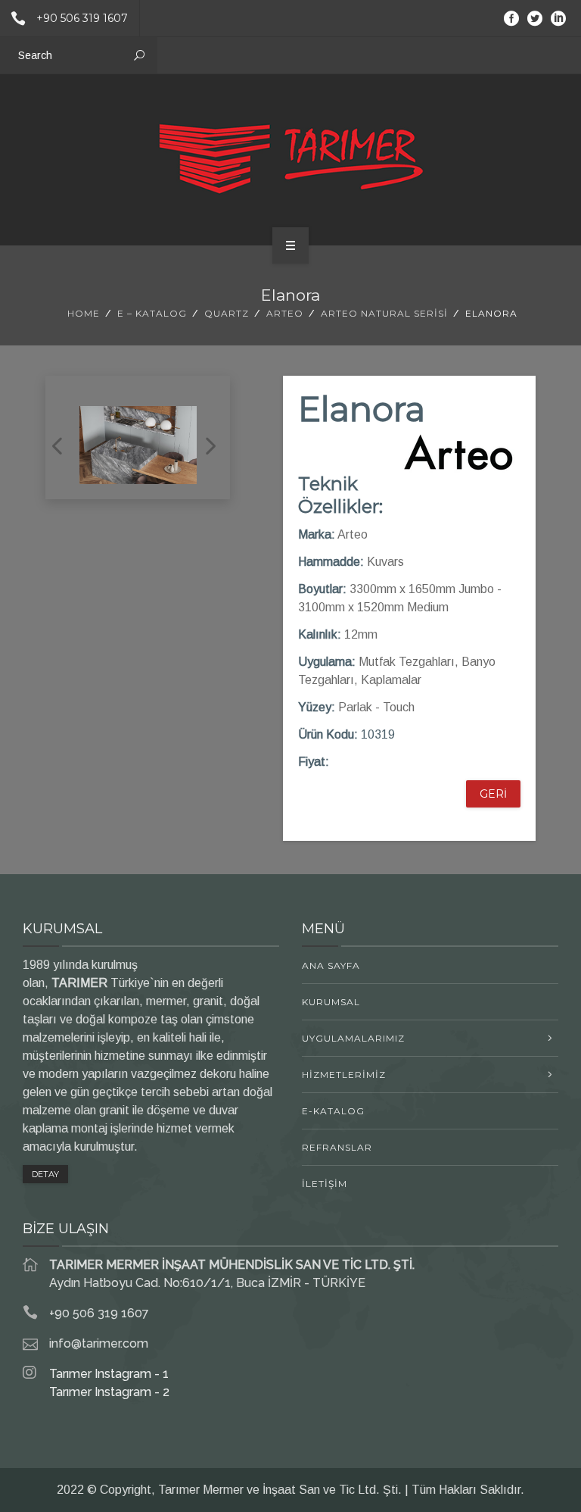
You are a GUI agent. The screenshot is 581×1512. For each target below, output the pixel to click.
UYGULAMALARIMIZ (353, 1038)
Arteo (284, 313)
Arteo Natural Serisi (384, 313)
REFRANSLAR (337, 1147)
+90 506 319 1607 (82, 18)
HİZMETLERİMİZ (344, 1074)
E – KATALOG (152, 313)
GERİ (493, 794)
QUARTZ (226, 313)
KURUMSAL (331, 1001)
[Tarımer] (290, 157)
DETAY (45, 1174)
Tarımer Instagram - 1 (109, 1374)
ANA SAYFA (331, 965)
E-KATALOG (333, 1111)
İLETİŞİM (324, 1183)
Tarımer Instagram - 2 (109, 1392)
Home (83, 313)
